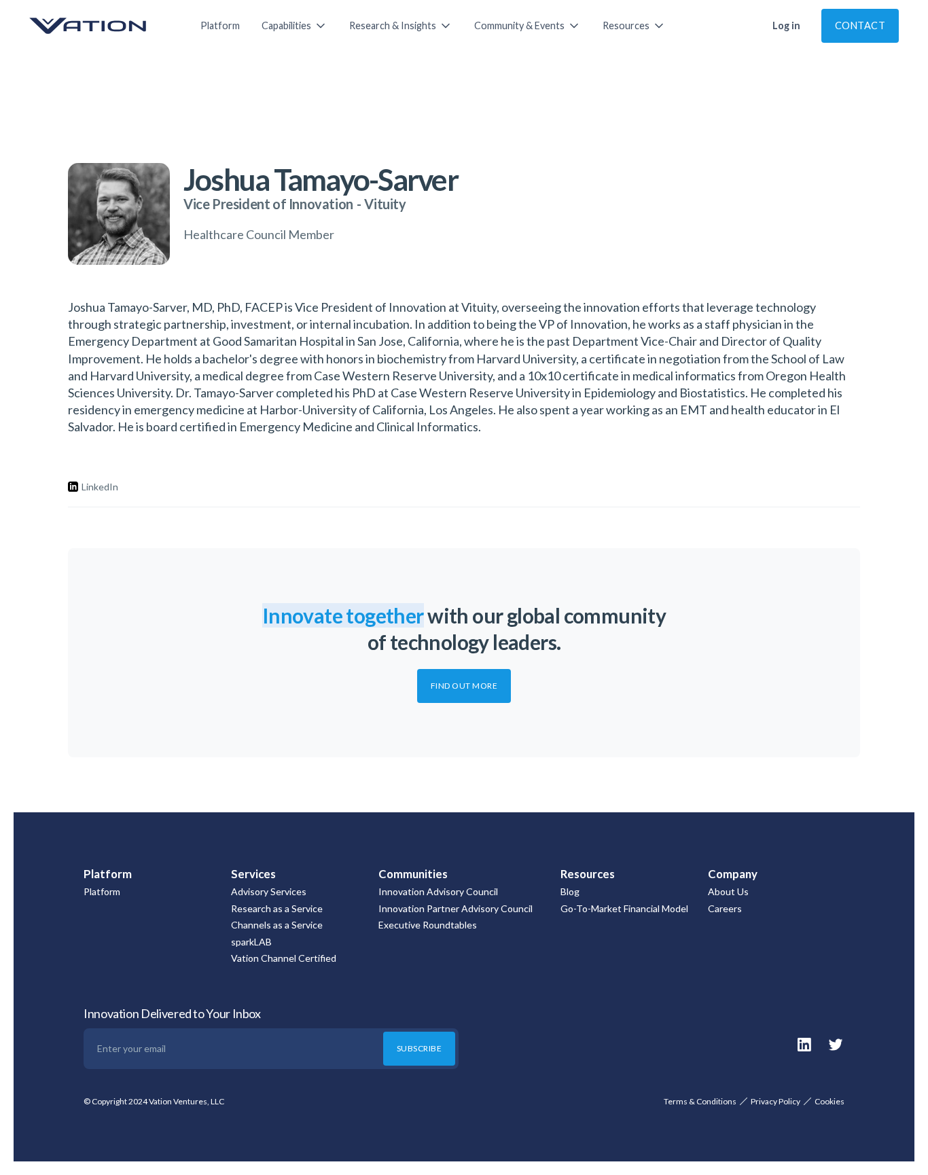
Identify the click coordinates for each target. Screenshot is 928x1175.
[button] (294, 26)
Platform (220, 25)
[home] (101, 26)
